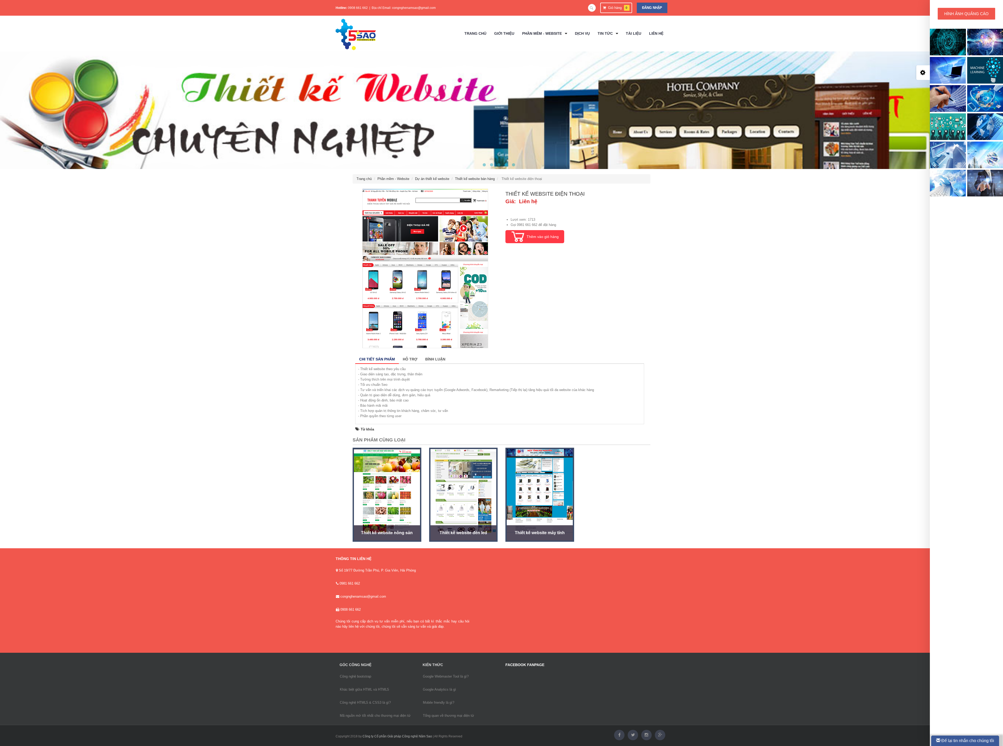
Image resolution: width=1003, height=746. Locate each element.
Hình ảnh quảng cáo (966, 13)
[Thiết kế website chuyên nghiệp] (506, 164)
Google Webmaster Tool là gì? (446, 676)
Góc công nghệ (355, 665)
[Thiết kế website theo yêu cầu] (498, 164)
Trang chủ (364, 179)
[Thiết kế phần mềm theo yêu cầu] (491, 164)
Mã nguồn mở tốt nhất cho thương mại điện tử (375, 716)
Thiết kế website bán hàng (475, 179)
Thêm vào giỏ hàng (543, 237)
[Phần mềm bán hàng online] (513, 164)
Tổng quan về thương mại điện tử (448, 716)
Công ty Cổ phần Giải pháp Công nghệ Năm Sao (397, 736)
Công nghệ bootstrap (355, 676)
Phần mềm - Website (393, 179)
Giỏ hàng (616, 8)
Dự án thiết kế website (432, 179)
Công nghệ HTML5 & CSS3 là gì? (365, 702)
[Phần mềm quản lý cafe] (484, 164)
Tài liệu (633, 33)
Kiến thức (433, 665)
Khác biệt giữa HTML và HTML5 (364, 689)
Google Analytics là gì (439, 689)
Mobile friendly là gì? (438, 702)
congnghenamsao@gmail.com (414, 8)
